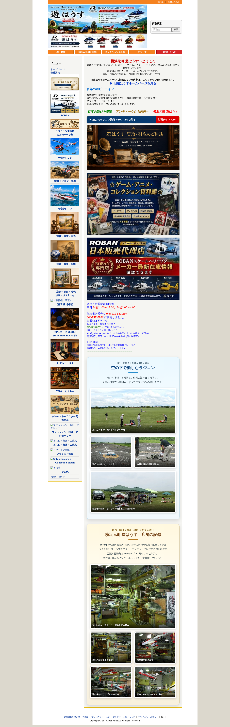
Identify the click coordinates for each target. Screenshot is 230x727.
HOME (160, 2)
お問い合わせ (174, 2)
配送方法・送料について (124, 717)
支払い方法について (100, 717)
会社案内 (60, 52)
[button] (133, 411)
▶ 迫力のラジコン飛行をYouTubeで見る (112, 119)
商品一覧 (142, 52)
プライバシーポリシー (148, 717)
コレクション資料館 (115, 52)
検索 (176, 29)
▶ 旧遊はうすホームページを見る (133, 83)
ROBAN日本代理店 (87, 52)
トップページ (58, 69)
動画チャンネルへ (167, 119)
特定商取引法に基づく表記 (76, 717)
